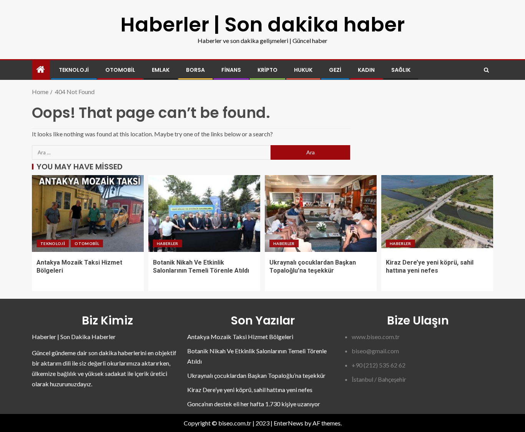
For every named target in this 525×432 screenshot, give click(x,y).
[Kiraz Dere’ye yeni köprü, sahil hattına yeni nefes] (437, 213)
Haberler (167, 243)
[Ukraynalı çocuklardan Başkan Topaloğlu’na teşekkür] (321, 213)
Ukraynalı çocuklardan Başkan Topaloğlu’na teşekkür (256, 375)
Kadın (366, 70)
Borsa (195, 70)
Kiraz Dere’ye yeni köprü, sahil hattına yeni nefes (249, 389)
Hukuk (303, 70)
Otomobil (120, 70)
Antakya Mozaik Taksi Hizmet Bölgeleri (240, 336)
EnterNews (288, 423)
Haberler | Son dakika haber (262, 24)
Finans (231, 70)
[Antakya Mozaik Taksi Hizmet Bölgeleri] (88, 213)
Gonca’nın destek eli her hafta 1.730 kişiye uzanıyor (253, 403)
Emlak (160, 70)
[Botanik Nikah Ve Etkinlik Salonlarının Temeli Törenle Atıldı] (204, 213)
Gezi (335, 70)
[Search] (486, 70)
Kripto (267, 70)
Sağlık (400, 70)
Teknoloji (74, 70)
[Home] (41, 69)
